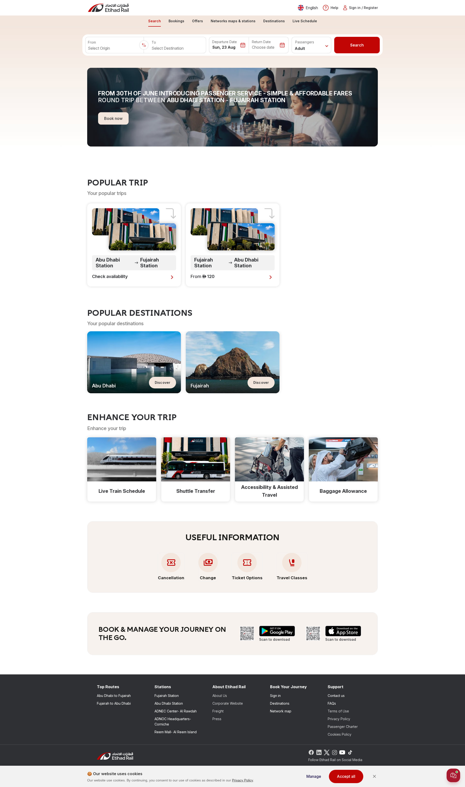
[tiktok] (350, 752)
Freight (218, 711)
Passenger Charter (343, 727)
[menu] (232, 21)
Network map (280, 711)
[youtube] (342, 752)
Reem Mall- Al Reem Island (176, 732)
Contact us (336, 696)
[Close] (374, 776)
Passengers (304, 42)
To (154, 42)
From (92, 42)
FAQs (332, 703)
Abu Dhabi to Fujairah (114, 696)
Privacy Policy (339, 719)
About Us (219, 696)
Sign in (275, 696)
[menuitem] (154, 21)
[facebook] (311, 752)
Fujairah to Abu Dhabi (114, 703)
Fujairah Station (167, 696)
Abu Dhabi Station (169, 703)
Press (216, 719)
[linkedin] (319, 752)
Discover (162, 382)
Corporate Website (227, 703)
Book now (113, 118)
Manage (313, 776)
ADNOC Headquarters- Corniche (173, 721)
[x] (327, 752)
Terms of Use (338, 711)
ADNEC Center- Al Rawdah (176, 711)
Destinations (279, 703)
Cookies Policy (339, 734)
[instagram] (334, 752)
